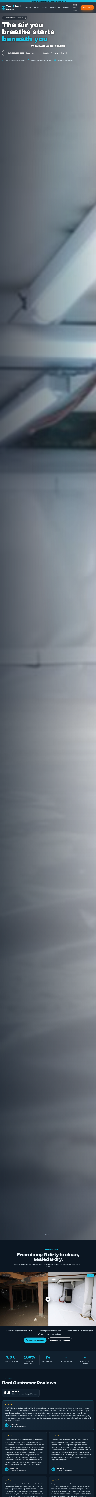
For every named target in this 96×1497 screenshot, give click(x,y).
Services (28, 8)
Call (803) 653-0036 (36, 1340)
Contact (66, 8)
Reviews (53, 8)
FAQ (59, 8)
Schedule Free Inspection (53, 53)
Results (36, 8)
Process (44, 8)
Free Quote (87, 7)
